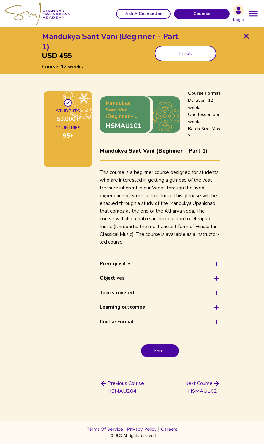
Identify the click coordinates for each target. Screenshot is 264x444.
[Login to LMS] (238, 10)
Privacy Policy (142, 429)
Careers (169, 429)
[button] (143, 14)
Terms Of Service (105, 429)
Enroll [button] (185, 53)
